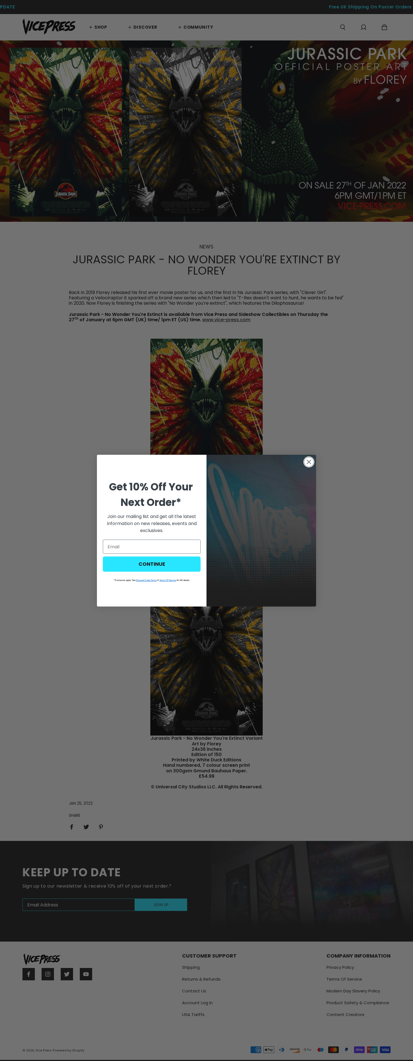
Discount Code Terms (146, 580)
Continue (152, 563)
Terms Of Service (167, 580)
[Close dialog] (309, 462)
